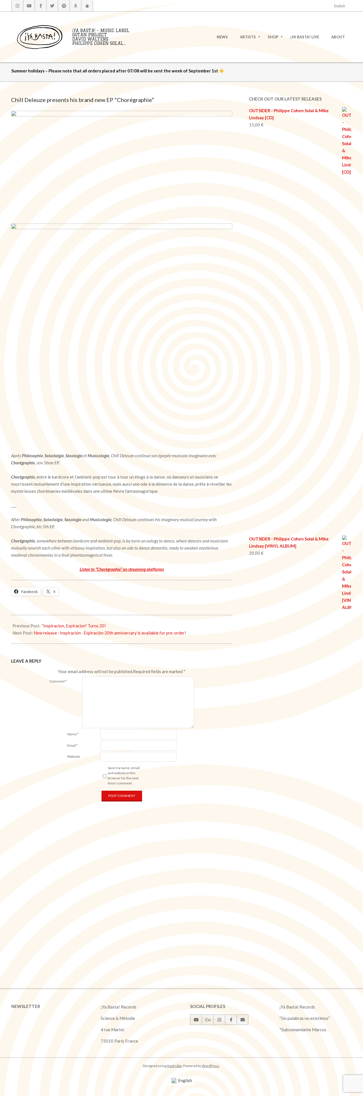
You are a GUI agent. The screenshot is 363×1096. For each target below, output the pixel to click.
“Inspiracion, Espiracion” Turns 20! (73, 625)
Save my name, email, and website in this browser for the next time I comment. (124, 775)
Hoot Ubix (174, 1066)
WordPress (210, 1066)
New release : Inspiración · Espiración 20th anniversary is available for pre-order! (110, 632)
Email (72, 745)
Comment (58, 681)
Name (73, 734)
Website (73, 756)
